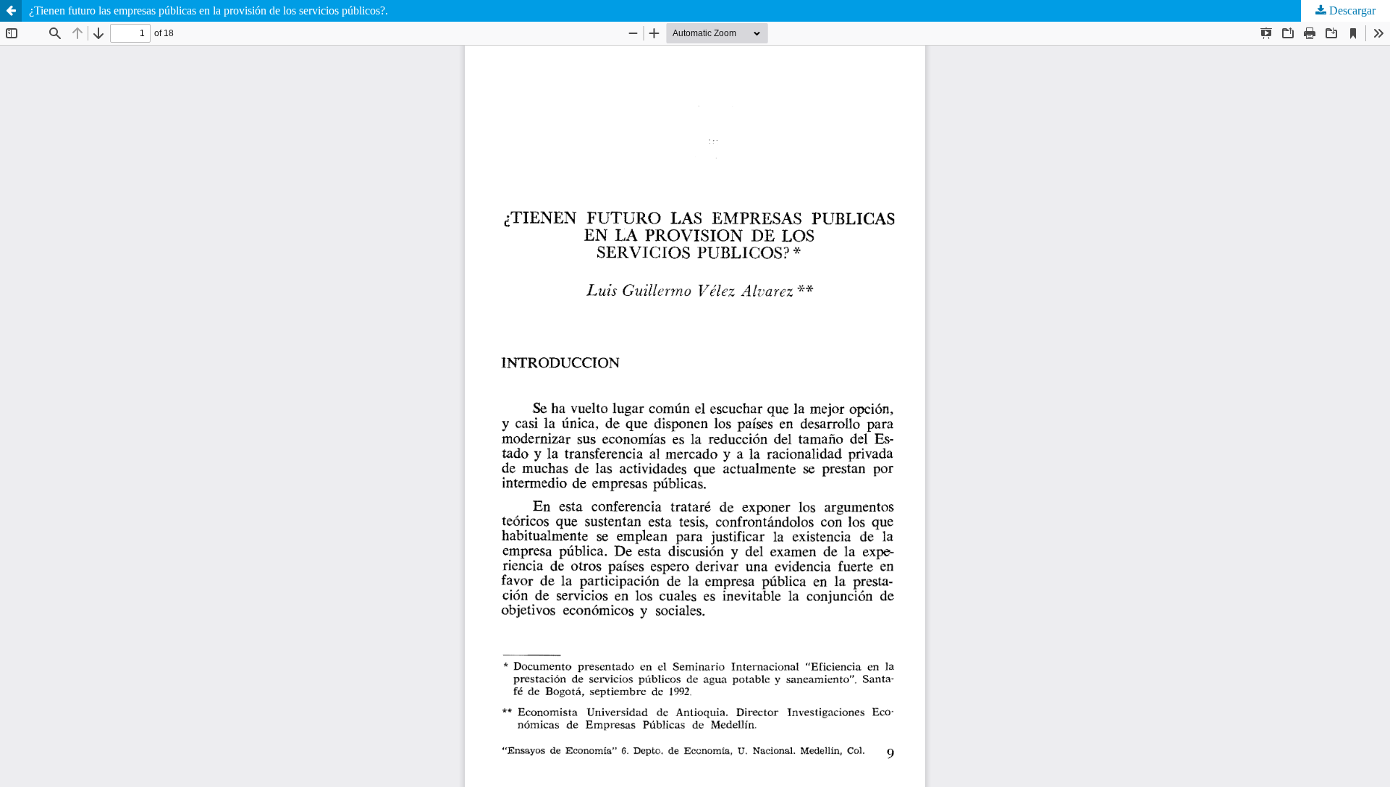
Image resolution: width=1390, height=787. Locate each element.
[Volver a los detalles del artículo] (11, 11)
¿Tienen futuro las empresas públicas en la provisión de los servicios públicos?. (208, 10)
